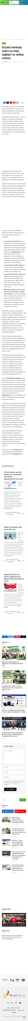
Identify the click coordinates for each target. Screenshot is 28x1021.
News (4, 43)
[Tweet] (7, 103)
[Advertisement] (14, 22)
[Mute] (21, 925)
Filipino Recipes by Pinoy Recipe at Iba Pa (12, 935)
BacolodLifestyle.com (20, 1016)
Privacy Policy (15, 1007)
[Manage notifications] (24, 1017)
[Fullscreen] (24, 925)
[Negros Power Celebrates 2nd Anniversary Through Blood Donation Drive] (14, 653)
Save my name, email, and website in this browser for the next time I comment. (14, 783)
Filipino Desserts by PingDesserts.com (11, 937)
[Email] (17, 103)
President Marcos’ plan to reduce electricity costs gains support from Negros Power (12, 687)
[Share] (4, 103)
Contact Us (20, 1010)
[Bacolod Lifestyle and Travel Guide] (14, 2)
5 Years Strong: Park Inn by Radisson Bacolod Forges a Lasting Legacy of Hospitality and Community (12, 734)
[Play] (4, 925)
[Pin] (11, 103)
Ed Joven (5, 61)
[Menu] (3, 2)
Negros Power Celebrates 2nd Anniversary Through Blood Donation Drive (12, 663)
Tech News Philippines (7, 939)
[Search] (25, 2)
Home (8, 1007)
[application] (14, 920)
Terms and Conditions (9, 1010)
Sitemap (14, 1012)
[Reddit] (14, 103)
